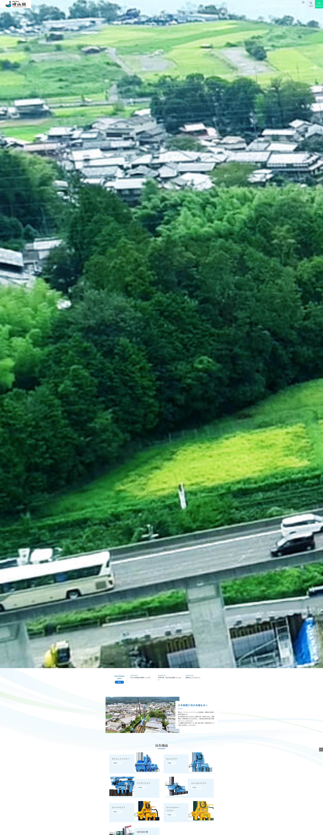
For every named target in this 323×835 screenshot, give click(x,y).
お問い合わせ (319, 6)
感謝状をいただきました (193, 677)
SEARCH (311, 6)
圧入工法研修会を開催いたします (140, 677)
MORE (119, 682)
